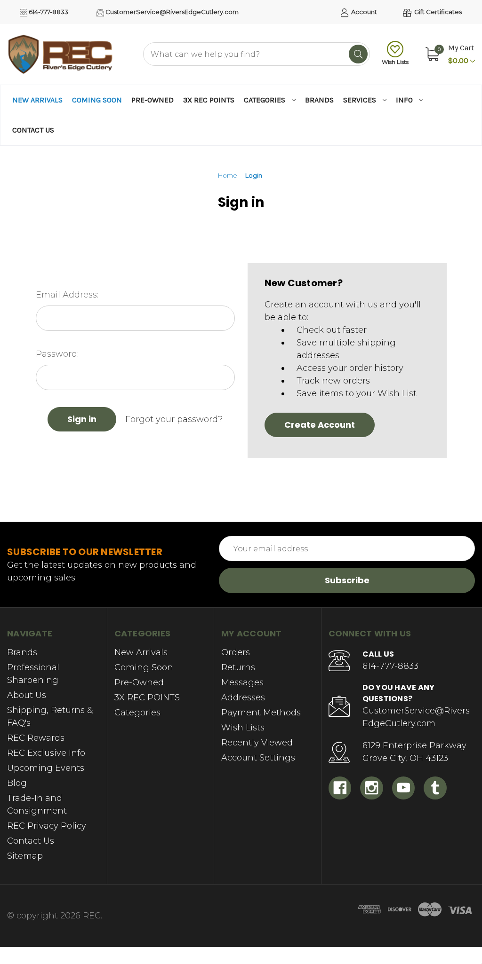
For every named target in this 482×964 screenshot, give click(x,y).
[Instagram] (371, 787)
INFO (404, 99)
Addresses (243, 697)
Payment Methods (261, 712)
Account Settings (258, 757)
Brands (319, 99)
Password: (57, 354)
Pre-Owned (152, 99)
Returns (238, 667)
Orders (235, 652)
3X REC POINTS (208, 99)
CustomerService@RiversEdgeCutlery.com (171, 12)
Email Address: (67, 295)
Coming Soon (97, 99)
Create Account (319, 425)
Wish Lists (395, 61)
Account (363, 12)
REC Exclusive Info (46, 753)
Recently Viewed (257, 742)
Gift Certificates (437, 12)
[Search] (358, 54)
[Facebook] (340, 787)
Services (359, 99)
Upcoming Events (45, 768)
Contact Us (33, 129)
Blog (17, 783)
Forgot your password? (174, 419)
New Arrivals (37, 99)
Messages (242, 682)
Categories (264, 99)
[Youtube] (403, 787)
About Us (26, 695)
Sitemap (25, 856)
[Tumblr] (435, 787)
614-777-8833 (47, 12)
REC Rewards (35, 738)
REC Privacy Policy (46, 826)
